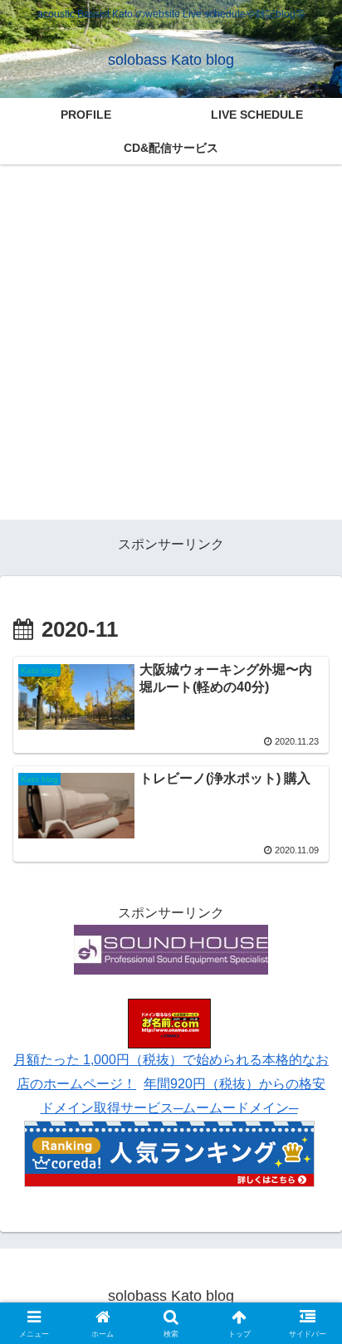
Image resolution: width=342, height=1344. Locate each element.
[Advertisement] (171, 349)
